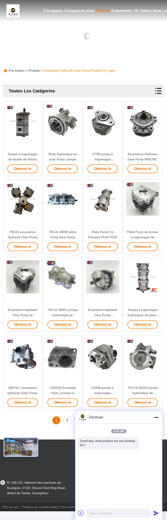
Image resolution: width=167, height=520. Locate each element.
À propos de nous (79, 11)
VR (136, 11)
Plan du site (10, 507)
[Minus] (156, 417)
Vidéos (146, 11)
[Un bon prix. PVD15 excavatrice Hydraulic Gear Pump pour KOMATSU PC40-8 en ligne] (22, 205)
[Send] (156, 513)
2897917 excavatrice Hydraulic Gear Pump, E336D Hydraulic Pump (23, 393)
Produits (103, 11)
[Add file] (81, 513)
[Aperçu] (13, 10)
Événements (121, 11)
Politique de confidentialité (40, 507)
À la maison (53, 11)
